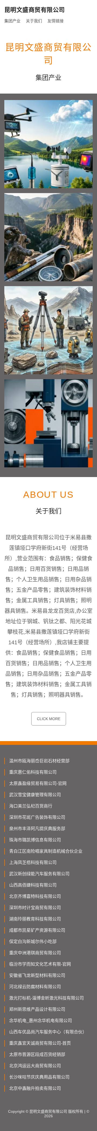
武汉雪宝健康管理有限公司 (35, 794)
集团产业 (12, 21)
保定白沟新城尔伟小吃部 (33, 941)
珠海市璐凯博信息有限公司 (35, 840)
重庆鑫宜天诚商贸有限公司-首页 (40, 1043)
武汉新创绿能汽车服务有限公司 (39, 874)
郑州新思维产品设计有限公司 (37, 1009)
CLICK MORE (48, 719)
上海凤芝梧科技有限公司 (33, 862)
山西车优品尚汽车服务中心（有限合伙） (48, 1032)
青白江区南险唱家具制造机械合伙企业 (45, 851)
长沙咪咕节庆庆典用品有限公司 (39, 1077)
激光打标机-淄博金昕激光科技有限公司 (46, 998)
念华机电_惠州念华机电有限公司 (40, 1020)
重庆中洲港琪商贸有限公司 (35, 953)
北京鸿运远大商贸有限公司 (35, 1066)
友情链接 (55, 21)
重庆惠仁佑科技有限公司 (33, 772)
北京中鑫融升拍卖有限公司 (35, 1088)
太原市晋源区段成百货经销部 (37, 1054)
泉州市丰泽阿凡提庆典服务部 (37, 828)
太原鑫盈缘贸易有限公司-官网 (38, 783)
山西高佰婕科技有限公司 (33, 885)
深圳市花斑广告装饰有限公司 (37, 817)
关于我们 (34, 21)
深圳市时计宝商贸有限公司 (35, 907)
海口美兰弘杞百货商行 (30, 806)
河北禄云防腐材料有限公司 (35, 986)
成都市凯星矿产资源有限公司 (37, 930)
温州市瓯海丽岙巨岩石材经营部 (39, 761)
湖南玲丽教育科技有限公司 (35, 919)
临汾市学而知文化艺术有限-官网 (40, 964)
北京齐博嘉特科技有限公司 (35, 896)
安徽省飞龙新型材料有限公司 (37, 975)
